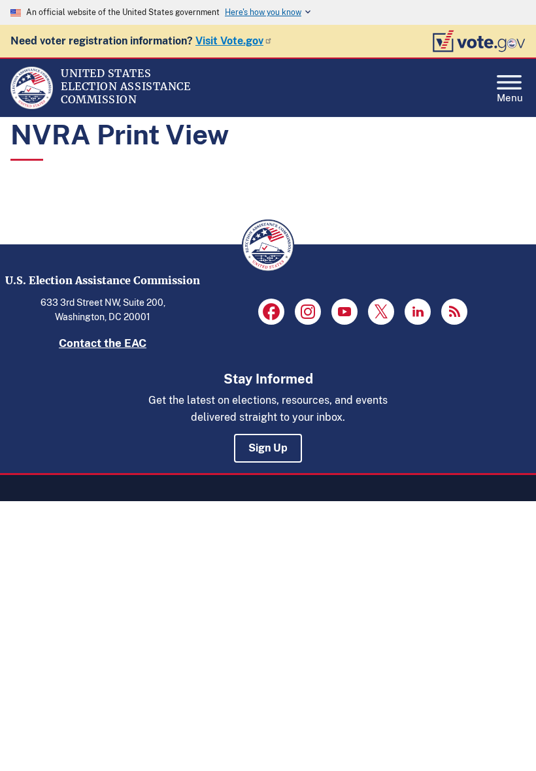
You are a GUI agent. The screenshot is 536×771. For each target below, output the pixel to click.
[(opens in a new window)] (271, 311)
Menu (510, 96)
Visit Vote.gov (229, 41)
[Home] (31, 106)
